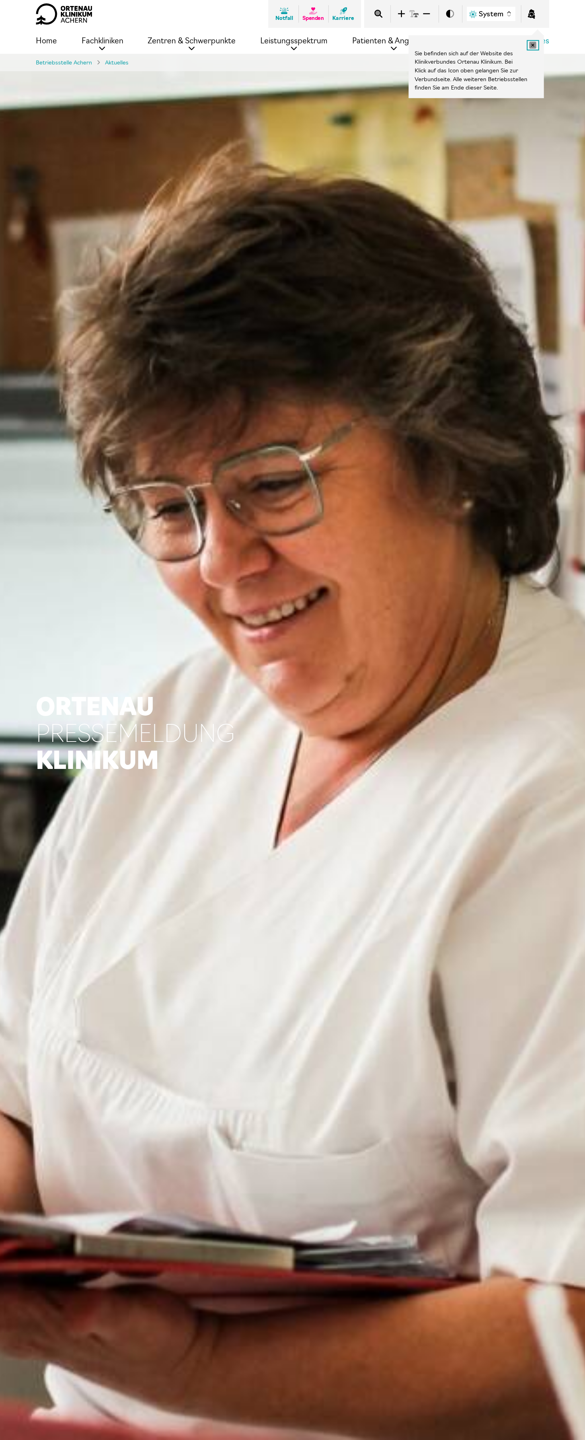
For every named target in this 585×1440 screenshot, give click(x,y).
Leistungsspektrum (294, 41)
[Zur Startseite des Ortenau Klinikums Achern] (64, 14)
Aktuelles (117, 62)
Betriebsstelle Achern (64, 62)
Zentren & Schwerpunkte (192, 41)
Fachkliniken (102, 41)
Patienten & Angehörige (394, 41)
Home (46, 41)
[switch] (450, 14)
